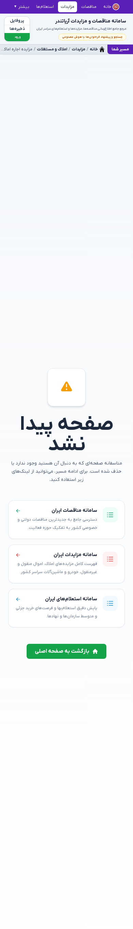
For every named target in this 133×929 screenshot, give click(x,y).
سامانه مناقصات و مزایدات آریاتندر (90, 21)
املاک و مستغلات (52, 49)
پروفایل (17, 20)
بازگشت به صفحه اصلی (62, 651)
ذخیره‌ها (17, 29)
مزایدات (78, 49)
